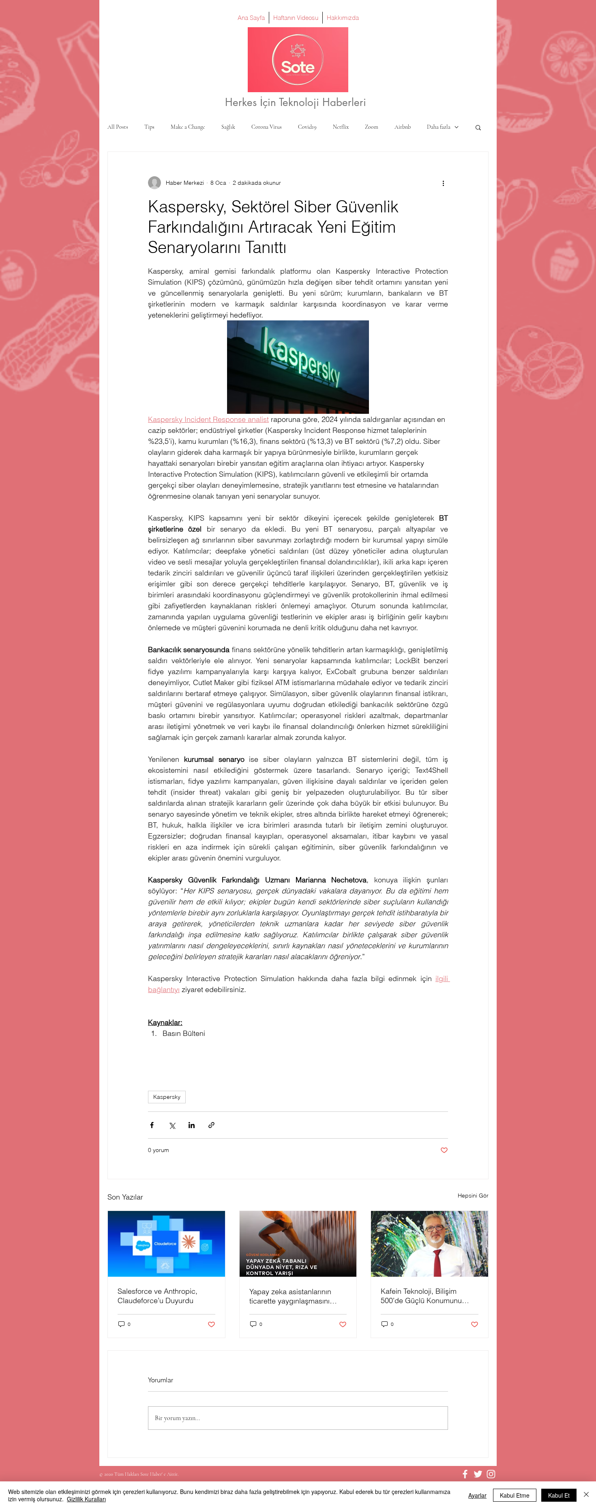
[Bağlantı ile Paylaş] (211, 1125)
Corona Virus (266, 126)
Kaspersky (166, 1096)
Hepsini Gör (473, 1195)
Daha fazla (438, 126)
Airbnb (402, 126)
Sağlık (228, 126)
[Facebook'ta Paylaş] (152, 1125)
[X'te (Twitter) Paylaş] (172, 1125)
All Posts (117, 126)
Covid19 (307, 126)
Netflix (341, 126)
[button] (478, 127)
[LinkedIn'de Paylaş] (191, 1125)
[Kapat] (586, 1495)
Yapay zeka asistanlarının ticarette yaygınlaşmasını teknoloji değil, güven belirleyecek (290, 1296)
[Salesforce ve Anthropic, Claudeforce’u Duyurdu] (166, 1244)
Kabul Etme (515, 1495)
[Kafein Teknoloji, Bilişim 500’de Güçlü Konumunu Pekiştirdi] (429, 1244)
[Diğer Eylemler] (443, 183)
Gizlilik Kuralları (86, 1499)
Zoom (371, 126)
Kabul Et (559, 1495)
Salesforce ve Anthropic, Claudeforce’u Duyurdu (157, 1295)
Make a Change (188, 126)
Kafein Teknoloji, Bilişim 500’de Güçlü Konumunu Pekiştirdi (421, 1295)
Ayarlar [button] (477, 1495)
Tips (149, 126)
